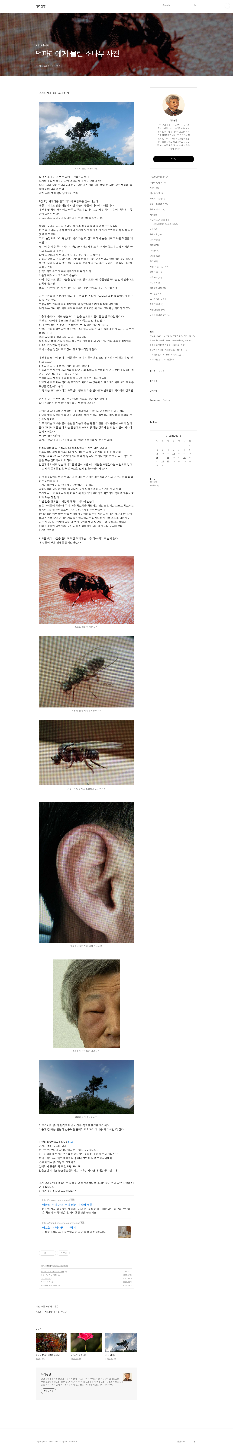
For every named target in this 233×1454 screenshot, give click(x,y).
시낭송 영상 (156, 193)
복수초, (180, 350)
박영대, (169, 336)
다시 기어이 (46, 1278)
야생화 (155, 256)
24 (162, 461)
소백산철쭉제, (169, 359)
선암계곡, (176, 345)
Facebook (155, 400)
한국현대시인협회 (159, 220)
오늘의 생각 (158, 182)
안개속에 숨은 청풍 (49, 1285)
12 (173, 453)
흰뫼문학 (155, 283)
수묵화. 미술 (157, 198)
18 (168, 457)
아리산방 (41, 6)
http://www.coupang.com (55, 1200)
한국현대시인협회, (157, 340)
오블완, (168, 340)
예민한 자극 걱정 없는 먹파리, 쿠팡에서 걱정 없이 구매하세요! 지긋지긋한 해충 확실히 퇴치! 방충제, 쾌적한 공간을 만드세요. (86, 1210)
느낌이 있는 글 (158, 299)
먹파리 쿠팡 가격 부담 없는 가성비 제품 (67, 1204)
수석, (186, 350)
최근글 (152, 371)
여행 (154, 245)
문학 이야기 (157, 209)
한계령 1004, (170, 350)
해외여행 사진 (158, 288)
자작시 (155, 188)
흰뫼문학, (189, 340)
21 (184, 457)
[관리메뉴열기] (227, 5)
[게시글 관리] (53, 1253)
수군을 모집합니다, (157, 336)
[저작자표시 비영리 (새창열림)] (72, 1253)
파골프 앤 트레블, (156, 350)
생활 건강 (156, 272)
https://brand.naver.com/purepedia (60, 1223)
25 (168, 461)
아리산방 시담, (155, 355)
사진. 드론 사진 (46, 1266)
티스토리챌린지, (156, 359)
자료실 (155, 293)
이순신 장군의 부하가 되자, (160, 345)
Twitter (167, 400)
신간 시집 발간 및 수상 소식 (165, 224)
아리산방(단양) (159, 204)
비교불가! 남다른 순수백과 (59, 1227)
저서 (153, 215)
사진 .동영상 (157, 309)
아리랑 (155, 240)
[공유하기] (49, 1253)
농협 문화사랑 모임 (160, 315)
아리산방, (166, 355)
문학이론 (156, 234)
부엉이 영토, (178, 336)
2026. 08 (173, 435)
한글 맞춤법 (156, 304)
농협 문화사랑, (178, 340)
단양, (183, 345)
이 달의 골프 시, (177, 355)
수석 (154, 250)
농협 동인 (155, 229)
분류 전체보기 (159, 177)
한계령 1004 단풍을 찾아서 (52, 1271)
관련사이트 (181, 1441)
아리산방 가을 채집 (49, 1275)
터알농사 (156, 277)
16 (157, 457)
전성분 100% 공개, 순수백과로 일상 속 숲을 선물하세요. (74, 1231)
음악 (154, 261)
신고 (70, 1141)
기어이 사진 (46, 1282)
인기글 (161, 371)
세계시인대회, (189, 336)
